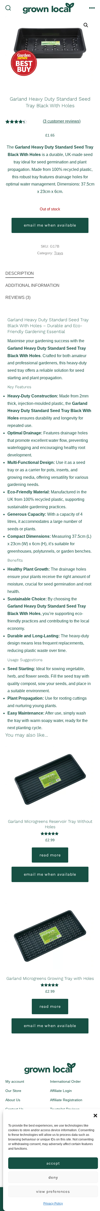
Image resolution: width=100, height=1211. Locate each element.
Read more (50, 855)
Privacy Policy (53, 1203)
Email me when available (50, 225)
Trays (58, 253)
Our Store (13, 1091)
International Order (65, 1081)
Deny (53, 1177)
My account (14, 1081)
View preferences (53, 1191)
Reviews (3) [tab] (18, 297)
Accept (53, 1163)
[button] (95, 1115)
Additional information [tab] (32, 285)
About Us (12, 1100)
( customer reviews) (62, 121)
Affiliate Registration (66, 1100)
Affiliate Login (61, 1091)
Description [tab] (19, 273)
